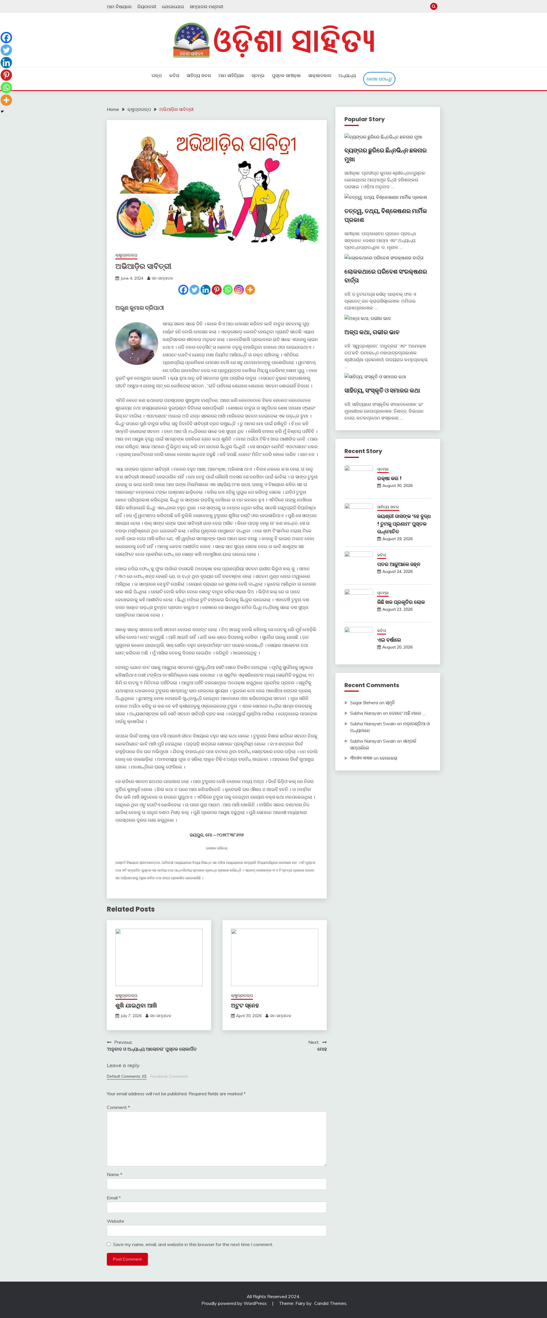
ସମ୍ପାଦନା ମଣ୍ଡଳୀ (206, 6)
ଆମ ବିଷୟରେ (119, 6)
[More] (250, 290)
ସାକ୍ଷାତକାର (319, 75)
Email (114, 1198)
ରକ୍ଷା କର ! (389, 478)
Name (114, 1174)
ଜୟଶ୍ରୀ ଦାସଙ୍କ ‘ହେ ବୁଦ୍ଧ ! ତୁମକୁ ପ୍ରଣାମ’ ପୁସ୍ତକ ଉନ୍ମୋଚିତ (404, 524)
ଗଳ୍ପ (157, 75)
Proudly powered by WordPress (234, 1303)
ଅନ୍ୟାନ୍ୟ (347, 75)
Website (115, 1221)
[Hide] (2, 111)
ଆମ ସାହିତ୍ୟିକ (231, 75)
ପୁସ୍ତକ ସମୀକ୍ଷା (286, 75)
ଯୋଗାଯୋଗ (173, 6)
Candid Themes (330, 1303)
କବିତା (174, 75)
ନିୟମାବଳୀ (146, 6)
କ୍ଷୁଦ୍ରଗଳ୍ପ (126, 255)
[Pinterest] (217, 290)
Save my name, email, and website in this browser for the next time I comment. (193, 1244)
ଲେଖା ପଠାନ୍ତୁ (379, 79)
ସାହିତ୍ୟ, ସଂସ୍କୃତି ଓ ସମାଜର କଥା (382, 390)
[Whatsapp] (228, 290)
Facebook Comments (169, 1076)
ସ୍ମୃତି (390, 702)
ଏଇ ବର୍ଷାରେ (389, 639)
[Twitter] (194, 290)
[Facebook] (183, 290)
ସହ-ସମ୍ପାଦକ (162, 278)
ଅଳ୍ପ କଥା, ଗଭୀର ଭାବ (371, 332)
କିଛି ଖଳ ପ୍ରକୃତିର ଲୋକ (401, 602)
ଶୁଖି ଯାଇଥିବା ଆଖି (136, 1005)
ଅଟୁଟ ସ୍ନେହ (245, 1005)
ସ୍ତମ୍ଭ (258, 75)
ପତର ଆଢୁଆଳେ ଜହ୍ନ (398, 564)
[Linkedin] (206, 290)
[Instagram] (239, 290)
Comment (118, 1107)
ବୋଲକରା (388, 758)
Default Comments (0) (126, 1076)
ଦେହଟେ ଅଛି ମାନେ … (407, 713)
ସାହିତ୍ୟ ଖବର (199, 75)
